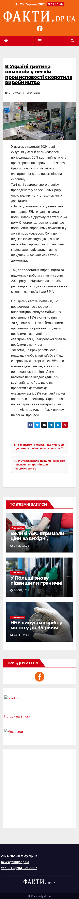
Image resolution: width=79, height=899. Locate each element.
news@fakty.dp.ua (15, 862)
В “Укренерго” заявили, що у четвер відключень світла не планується (39, 446)
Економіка (18, 528)
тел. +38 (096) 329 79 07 (19, 868)
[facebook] (39, 677)
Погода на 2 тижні (17, 716)
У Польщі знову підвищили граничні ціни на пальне (36, 583)
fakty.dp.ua (44, 896)
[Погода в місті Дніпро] (39, 698)
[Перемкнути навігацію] (40, 41)
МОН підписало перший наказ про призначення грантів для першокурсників (39, 464)
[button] (72, 40)
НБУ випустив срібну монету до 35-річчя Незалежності (36, 628)
